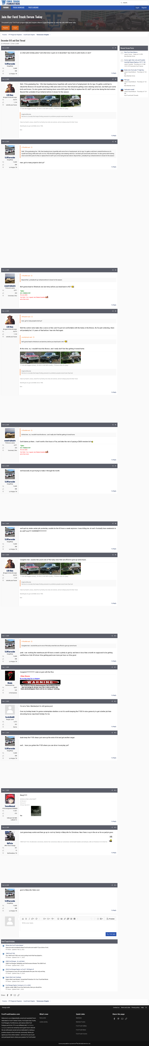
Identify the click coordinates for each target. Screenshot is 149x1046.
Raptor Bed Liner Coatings (13, 977)
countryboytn (10, 285)
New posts (43, 1018)
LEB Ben (10, 95)
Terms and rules (125, 1007)
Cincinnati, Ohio (12, 295)
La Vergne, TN (13, 73)
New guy (126, 80)
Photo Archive (33, 7)
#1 (115, 48)
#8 (115, 523)
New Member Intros (129, 56)
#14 (115, 790)
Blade (10, 682)
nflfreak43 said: (26, 316)
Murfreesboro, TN (12, 853)
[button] (22, 918)
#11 (115, 667)
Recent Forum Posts (127, 48)
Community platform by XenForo (75, 1043)
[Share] (113, 48)
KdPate (10, 843)
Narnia (15, 727)
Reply (114, 73)
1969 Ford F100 (10, 953)
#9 (115, 555)
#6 (115, 424)
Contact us (116, 1007)
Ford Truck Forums (81, 1034)
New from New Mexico (131, 52)
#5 (115, 311)
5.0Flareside (6, 43)
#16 (115, 885)
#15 (115, 827)
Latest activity (44, 1022)
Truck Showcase (18, 7)
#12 (115, 701)
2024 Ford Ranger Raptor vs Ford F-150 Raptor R (20, 969)
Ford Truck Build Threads (131, 95)
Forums (6, 7)
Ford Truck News (81, 1030)
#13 (115, 732)
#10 (115, 636)
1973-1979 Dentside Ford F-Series (133, 66)
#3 (115, 141)
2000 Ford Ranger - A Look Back (15, 961)
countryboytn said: (26, 337)
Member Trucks (80, 1022)
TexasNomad (10, 806)
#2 (115, 79)
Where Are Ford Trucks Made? (14, 945)
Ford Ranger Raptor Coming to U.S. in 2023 (18, 985)
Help (142, 1007)
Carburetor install (129, 89)
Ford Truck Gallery (81, 1026)
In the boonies (13, 693)
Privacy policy (135, 1007)
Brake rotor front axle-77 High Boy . (134, 70)
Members (79, 1018)
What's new (44, 1014)
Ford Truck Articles (8, 941)
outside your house (11, 105)
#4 (115, 270)
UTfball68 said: (25, 147)
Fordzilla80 (9, 717)
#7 (115, 466)
